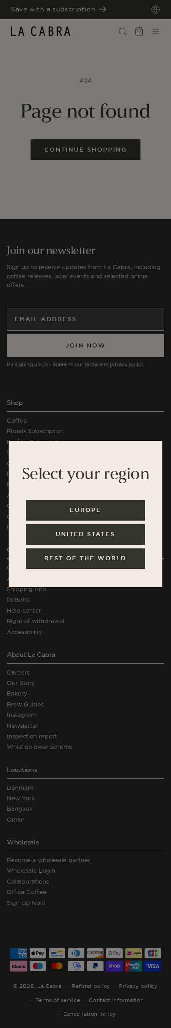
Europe (85, 510)
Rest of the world (85, 558)
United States (85, 534)
